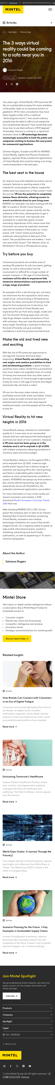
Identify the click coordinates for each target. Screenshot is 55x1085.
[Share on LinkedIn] (17, 84)
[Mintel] (13, 9)
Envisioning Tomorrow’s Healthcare (23, 776)
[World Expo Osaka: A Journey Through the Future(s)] (27, 828)
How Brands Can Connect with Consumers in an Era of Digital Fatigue (27, 699)
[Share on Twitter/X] (11, 84)
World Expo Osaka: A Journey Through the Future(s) (27, 853)
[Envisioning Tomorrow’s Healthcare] (27, 753)
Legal (6, 1028)
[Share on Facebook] (6, 84)
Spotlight (7, 1021)
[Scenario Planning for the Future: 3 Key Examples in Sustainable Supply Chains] (27, 903)
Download (13, 2)
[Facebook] (10, 1066)
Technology (25, 32)
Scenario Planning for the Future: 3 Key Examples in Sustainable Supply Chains (25, 929)
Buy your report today (15, 638)
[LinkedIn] (23, 1066)
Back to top (10, 1044)
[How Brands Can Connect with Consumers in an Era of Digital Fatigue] (27, 674)
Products (7, 1008)
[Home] (4, 32)
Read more (8, 726)
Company (8, 1015)
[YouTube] (30, 1066)
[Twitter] (17, 1066)
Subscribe (10, 996)
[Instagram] (4, 1066)
